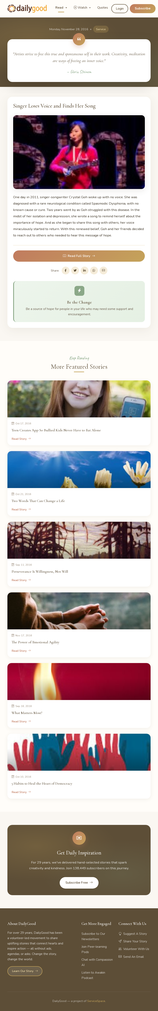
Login (120, 8)
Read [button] (59, 7)
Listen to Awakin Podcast (93, 975)
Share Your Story (135, 941)
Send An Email (133, 957)
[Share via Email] (103, 270)
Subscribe (143, 8)
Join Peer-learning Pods (94, 949)
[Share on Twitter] (75, 270)
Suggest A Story (135, 934)
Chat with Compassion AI (97, 962)
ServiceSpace (96, 1001)
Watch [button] (83, 7)
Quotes (102, 7)
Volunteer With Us (136, 949)
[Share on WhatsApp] (94, 270)
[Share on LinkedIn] (84, 270)
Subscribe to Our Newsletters (93, 936)
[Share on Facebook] (66, 270)
